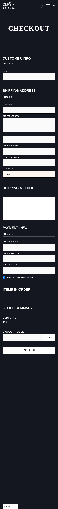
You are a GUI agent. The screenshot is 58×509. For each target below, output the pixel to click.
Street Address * (12, 116)
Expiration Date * (12, 253)
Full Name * (9, 105)
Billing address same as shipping (21, 277)
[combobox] (10, 506)
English (8, 506)
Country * (8, 169)
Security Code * (11, 265)
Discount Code (13, 332)
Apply (49, 338)
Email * (6, 71)
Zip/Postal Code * (12, 157)
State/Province (11, 146)
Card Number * (10, 242)
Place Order (29, 350)
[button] (41, 6)
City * (5, 134)
